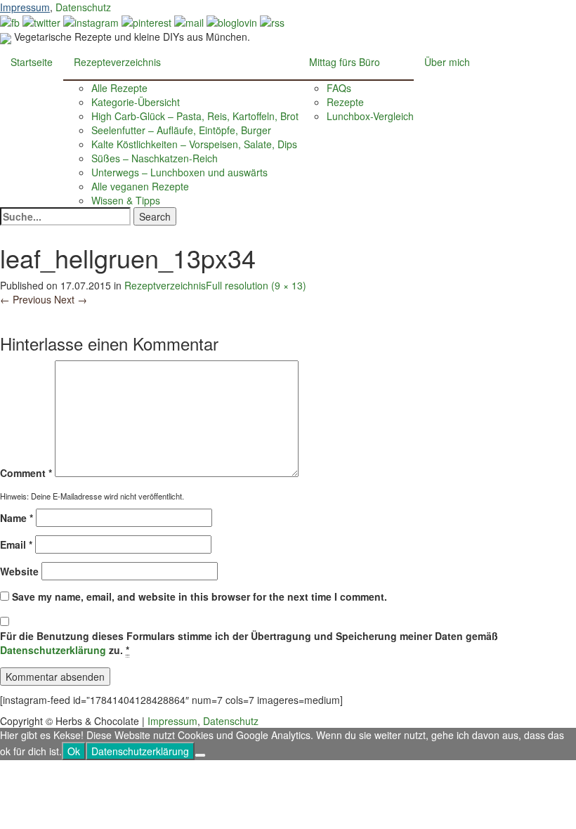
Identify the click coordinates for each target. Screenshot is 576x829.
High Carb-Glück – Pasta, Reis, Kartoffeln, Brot (195, 116)
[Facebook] (10, 21)
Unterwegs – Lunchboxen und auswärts (179, 172)
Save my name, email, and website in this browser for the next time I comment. (199, 596)
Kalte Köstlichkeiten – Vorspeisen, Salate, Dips (194, 144)
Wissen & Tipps (125, 200)
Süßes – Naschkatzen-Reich (154, 158)
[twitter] (41, 21)
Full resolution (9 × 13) (256, 285)
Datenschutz (83, 7)
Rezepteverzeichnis (117, 62)
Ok (73, 751)
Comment (26, 473)
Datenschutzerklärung (53, 650)
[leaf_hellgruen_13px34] (3, 313)
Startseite (32, 62)
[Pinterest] (146, 21)
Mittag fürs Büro (344, 62)
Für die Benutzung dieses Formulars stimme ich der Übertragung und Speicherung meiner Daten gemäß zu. (249, 643)
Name (16, 518)
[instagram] (91, 21)
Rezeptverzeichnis (165, 285)
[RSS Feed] (272, 21)
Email (16, 544)
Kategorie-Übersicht (135, 102)
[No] (200, 755)
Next (70, 299)
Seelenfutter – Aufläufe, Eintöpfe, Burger (181, 130)
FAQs (339, 88)
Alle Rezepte (119, 88)
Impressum (25, 7)
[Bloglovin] (232, 21)
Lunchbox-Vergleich (370, 116)
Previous (25, 299)
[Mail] (189, 21)
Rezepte (345, 102)
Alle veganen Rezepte (140, 186)
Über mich (447, 62)
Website (19, 571)
